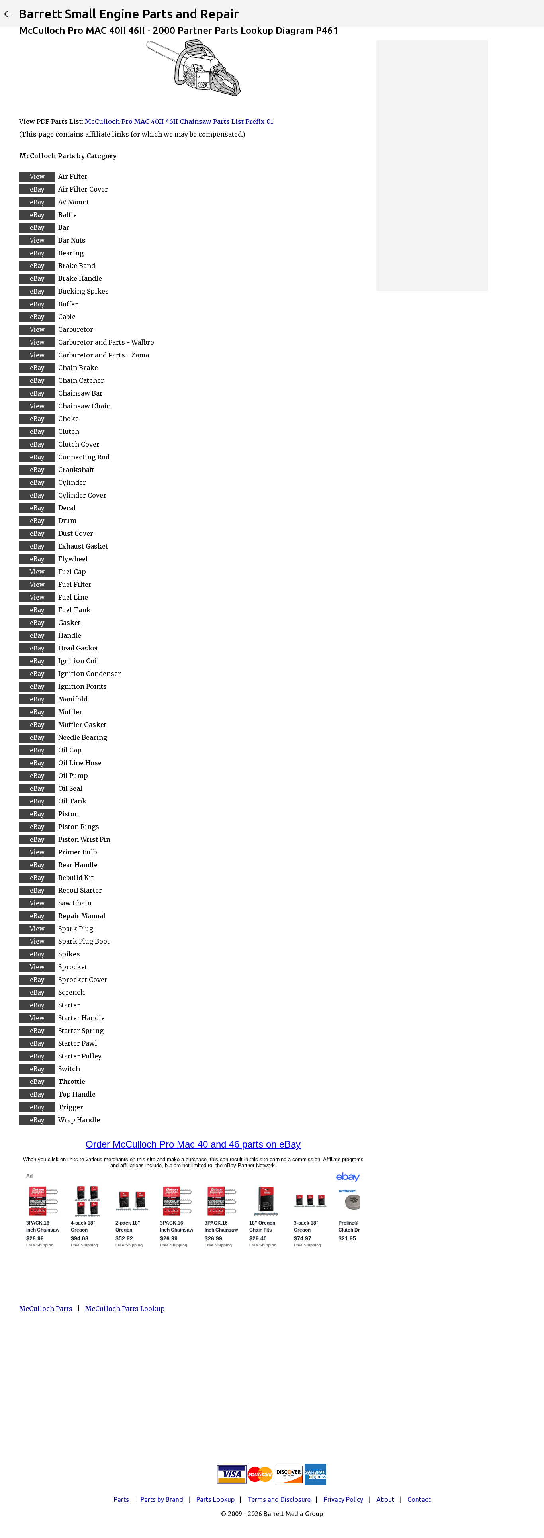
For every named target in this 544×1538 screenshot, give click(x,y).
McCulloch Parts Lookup (125, 1309)
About (385, 1499)
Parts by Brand (162, 1499)
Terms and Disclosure (279, 1499)
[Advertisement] (432, 165)
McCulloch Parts (45, 1309)
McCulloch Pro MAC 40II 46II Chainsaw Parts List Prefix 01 (179, 121)
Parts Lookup (215, 1499)
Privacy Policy (343, 1499)
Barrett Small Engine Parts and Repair (128, 13)
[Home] (7, 14)
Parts (121, 1499)
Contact (419, 1499)
